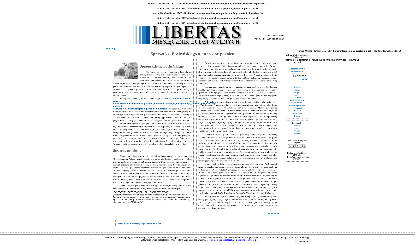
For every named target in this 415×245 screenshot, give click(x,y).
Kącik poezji (297, 108)
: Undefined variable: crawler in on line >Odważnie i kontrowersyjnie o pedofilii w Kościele (164, 103)
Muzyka (297, 93)
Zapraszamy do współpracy (297, 70)
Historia (297, 95)
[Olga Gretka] (126, 71)
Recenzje (297, 111)
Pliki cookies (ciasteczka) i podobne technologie (233, 240)
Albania (297, 126)
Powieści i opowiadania (297, 106)
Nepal (297, 128)
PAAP (305, 79)
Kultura (297, 90)
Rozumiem (303, 241)
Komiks (297, 116)
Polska (297, 131)
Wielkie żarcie (297, 113)
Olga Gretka (273, 213)
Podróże (297, 87)
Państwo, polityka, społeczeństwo (297, 101)
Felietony (110, 48)
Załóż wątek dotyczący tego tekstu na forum (140, 223)
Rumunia (297, 133)
